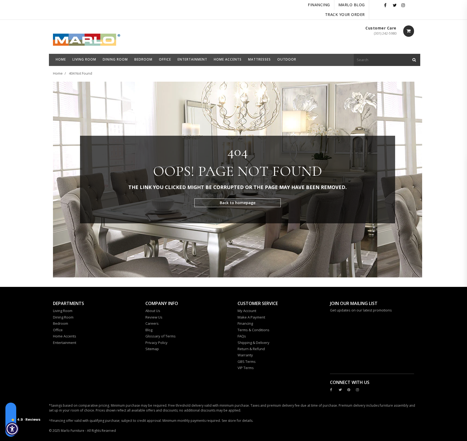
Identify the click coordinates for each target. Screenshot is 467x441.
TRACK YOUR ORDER (345, 14)
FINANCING (319, 4)
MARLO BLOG (351, 4)
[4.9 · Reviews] (10, 420)
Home (58, 73)
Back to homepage (237, 202)
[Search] (414, 60)
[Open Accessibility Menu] (12, 429)
